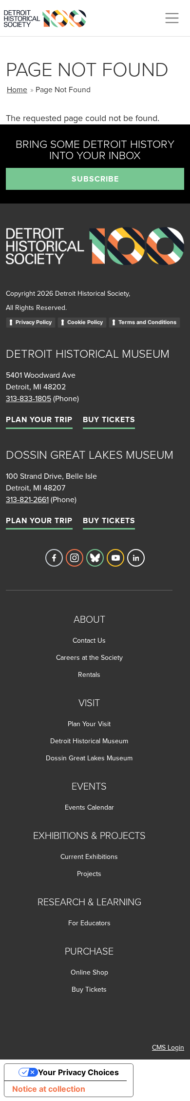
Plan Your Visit (89, 724)
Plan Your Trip (39, 419)
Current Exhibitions (89, 856)
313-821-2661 (27, 499)
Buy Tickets (109, 419)
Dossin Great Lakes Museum (89, 758)
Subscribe (95, 178)
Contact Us (89, 640)
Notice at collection (48, 1089)
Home (17, 89)
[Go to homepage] (95, 257)
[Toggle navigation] (172, 18)
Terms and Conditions (147, 322)
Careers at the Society (89, 657)
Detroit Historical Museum (89, 741)
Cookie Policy (85, 322)
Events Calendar (89, 807)
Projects (89, 873)
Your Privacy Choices (78, 1072)
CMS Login (168, 1047)
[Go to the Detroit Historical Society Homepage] (49, 16)
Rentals (89, 674)
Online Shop (89, 972)
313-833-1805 (28, 398)
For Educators (89, 923)
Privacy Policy (34, 322)
